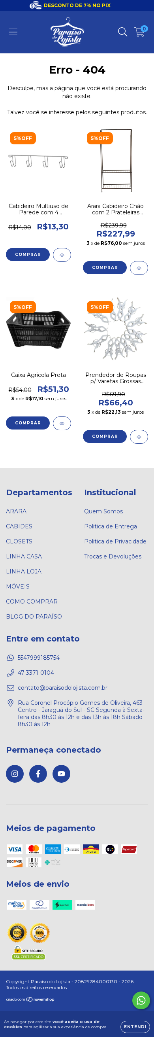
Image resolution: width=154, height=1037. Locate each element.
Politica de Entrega (110, 526)
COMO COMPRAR (32, 601)
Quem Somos (103, 511)
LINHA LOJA (23, 571)
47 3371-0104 (36, 672)
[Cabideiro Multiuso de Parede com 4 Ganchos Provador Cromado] (62, 255)
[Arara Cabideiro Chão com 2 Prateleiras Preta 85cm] (139, 268)
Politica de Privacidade (115, 541)
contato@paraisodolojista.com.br (62, 687)
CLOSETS (19, 541)
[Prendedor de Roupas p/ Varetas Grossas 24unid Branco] (139, 437)
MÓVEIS (18, 586)
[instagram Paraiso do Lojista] (15, 774)
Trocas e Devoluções (112, 556)
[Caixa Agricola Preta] (62, 423)
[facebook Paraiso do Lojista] (38, 774)
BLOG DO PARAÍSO (34, 616)
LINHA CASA (24, 556)
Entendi (135, 1026)
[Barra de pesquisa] (123, 32)
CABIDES (19, 526)
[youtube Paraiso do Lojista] (61, 774)
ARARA (16, 511)
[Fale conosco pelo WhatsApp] (141, 1000)
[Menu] (13, 32)
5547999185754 (39, 657)
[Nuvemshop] (30, 1000)
